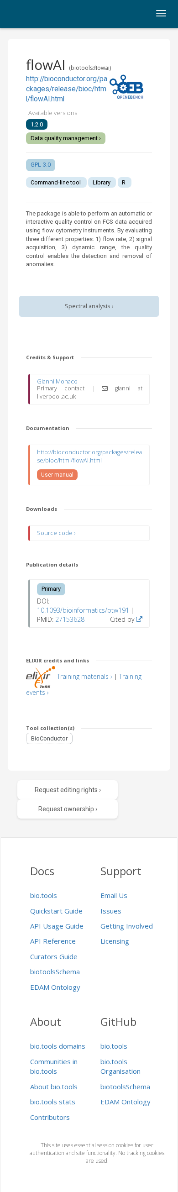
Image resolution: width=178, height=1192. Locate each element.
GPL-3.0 (41, 164)
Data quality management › (66, 138)
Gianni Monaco (57, 381)
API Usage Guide (57, 925)
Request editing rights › (68, 789)
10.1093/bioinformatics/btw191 (83, 610)
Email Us (113, 895)
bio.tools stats (52, 1101)
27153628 (69, 619)
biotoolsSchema (55, 971)
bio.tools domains (57, 1045)
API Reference (53, 940)
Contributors (50, 1117)
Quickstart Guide (56, 910)
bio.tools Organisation (120, 1066)
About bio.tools (54, 1086)
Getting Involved (126, 925)
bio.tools (43, 895)
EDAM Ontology (55, 987)
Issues (110, 910)
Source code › (56, 533)
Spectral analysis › (89, 306)
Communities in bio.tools (54, 1066)
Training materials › (84, 676)
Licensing (114, 940)
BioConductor (49, 738)
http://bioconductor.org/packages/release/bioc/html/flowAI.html (66, 89)
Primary (51, 588)
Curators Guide (54, 956)
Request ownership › (67, 809)
